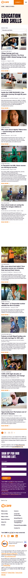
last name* (4, 466)
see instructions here (10, 556)
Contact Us (17, 528)
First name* (4, 461)
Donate (3, 525)
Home (2, 6)
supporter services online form (9, 553)
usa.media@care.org (17, 446)
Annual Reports (18, 518)
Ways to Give (4, 516)
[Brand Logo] (5, 2)
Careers (16, 511)
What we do (4, 511)
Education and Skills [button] (7, 30)
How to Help (4, 513)
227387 (11, 481)
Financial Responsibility (20, 525)
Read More (5, 71)
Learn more (12, 545)
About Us (3, 522)
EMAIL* (3, 472)
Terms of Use (18, 572)
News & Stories (10, 6)
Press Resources (20, 445)
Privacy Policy (5, 490)
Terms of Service (14, 494)
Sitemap (3, 574)
